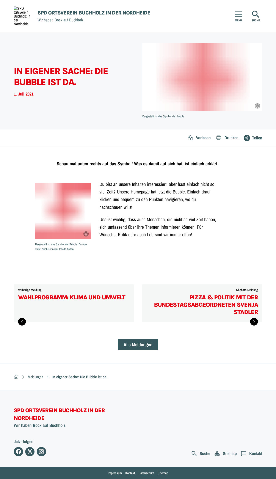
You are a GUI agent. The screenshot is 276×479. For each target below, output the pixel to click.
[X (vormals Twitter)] (29, 451)
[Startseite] (16, 377)
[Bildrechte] (257, 106)
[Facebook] (18, 451)
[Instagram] (41, 451)
